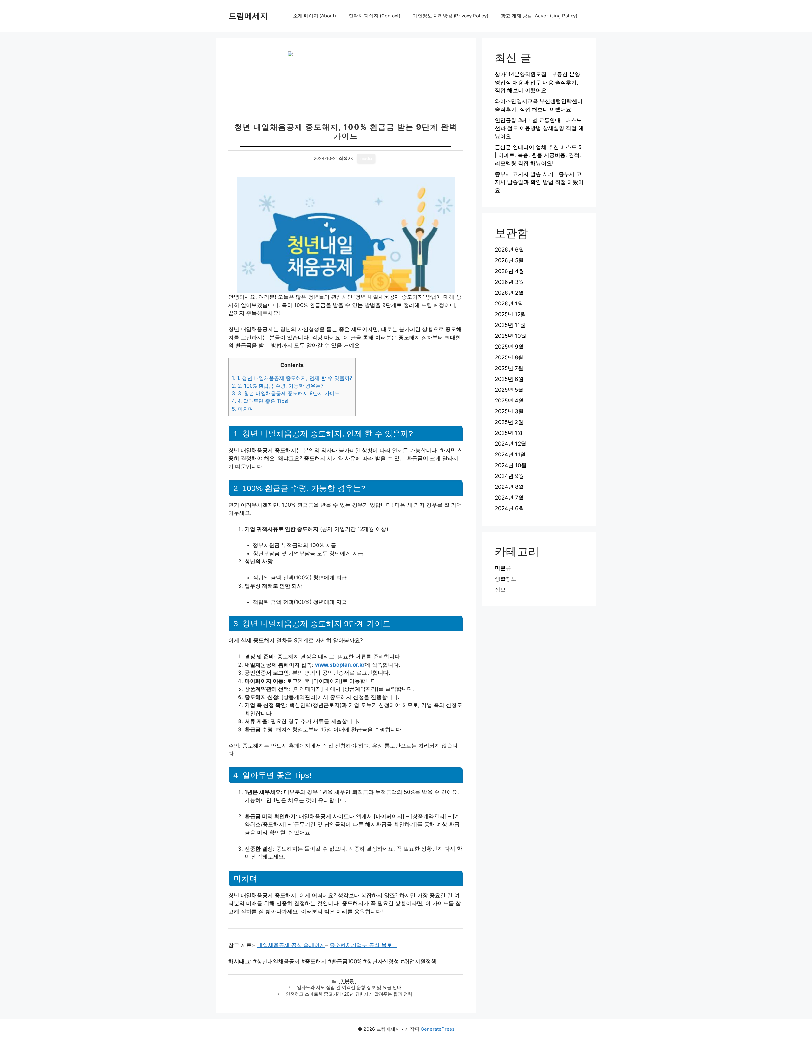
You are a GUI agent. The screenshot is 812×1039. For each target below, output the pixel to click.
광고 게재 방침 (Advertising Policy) (539, 16)
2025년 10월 (510, 336)
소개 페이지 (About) (314, 16)
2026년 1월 (509, 303)
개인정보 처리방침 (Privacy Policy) (450, 16)
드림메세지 (248, 16)
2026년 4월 (509, 271)
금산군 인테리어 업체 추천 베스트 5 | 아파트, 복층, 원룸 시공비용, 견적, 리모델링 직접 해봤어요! (538, 155)
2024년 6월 (509, 508)
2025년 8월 (509, 357)
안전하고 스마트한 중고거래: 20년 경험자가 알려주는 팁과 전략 (349, 994)
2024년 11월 (510, 454)
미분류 (347, 980)
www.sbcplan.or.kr (340, 665)
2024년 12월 (510, 444)
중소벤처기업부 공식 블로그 (363, 945)
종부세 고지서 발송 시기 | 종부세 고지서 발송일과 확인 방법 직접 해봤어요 (539, 182)
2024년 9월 (509, 476)
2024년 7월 (509, 497)
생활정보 (505, 579)
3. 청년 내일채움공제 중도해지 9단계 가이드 (286, 393)
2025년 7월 (509, 368)
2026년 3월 (509, 282)
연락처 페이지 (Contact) (374, 16)
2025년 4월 (509, 400)
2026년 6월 (509, 249)
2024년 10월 (511, 465)
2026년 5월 (509, 260)
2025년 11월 (510, 325)
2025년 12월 (510, 314)
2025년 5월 (509, 390)
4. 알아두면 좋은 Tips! (260, 401)
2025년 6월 (509, 379)
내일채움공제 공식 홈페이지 (291, 945)
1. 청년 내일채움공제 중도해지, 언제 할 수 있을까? (292, 378)
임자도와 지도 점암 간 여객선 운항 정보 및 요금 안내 (349, 987)
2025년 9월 (509, 346)
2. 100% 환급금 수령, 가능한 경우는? (277, 385)
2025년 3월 (509, 411)
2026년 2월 (509, 293)
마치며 (242, 409)
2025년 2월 (509, 422)
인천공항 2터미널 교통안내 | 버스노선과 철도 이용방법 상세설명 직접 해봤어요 (539, 128)
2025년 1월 (509, 433)
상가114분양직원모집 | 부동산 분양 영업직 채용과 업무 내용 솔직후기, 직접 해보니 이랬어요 (537, 82)
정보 (500, 589)
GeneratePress (438, 1029)
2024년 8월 (509, 487)
